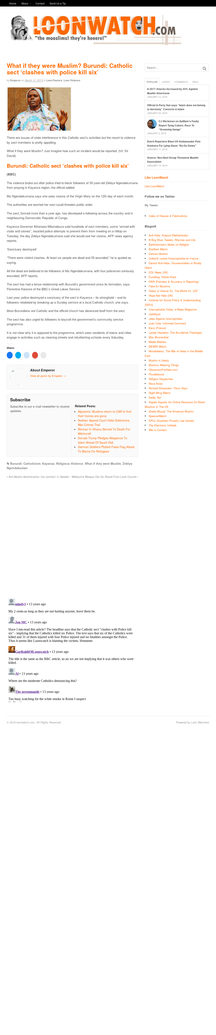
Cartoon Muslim (158, 254)
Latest (166, 81)
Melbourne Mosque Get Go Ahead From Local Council (104, 477)
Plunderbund (156, 374)
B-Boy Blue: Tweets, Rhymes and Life (172, 240)
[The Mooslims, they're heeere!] (94, 43)
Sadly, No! (155, 397)
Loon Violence (71, 80)
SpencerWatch (157, 416)
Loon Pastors (54, 80)
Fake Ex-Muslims (159, 286)
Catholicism (31, 463)
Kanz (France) (157, 328)
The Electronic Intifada (162, 425)
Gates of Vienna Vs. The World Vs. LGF (173, 291)
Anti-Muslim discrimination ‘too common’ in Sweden (38, 477)
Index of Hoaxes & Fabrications (168, 216)
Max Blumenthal (159, 337)
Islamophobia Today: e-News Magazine (173, 309)
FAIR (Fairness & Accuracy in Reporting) (173, 282)
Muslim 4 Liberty (159, 360)
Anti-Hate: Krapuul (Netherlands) (168, 235)
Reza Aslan (156, 384)
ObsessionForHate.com (163, 370)
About (24, 3)
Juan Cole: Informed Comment (167, 323)
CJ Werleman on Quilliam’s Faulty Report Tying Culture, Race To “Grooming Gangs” (179, 125)
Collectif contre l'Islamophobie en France (173, 258)
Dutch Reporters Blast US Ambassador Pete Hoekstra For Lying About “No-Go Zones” (174, 143)
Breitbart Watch (158, 249)
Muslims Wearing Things (164, 365)
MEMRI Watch (157, 346)
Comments (181, 81)
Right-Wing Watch (159, 393)
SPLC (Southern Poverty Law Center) (171, 421)
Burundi (16, 463)
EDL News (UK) (158, 272)
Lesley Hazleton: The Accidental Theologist (175, 333)
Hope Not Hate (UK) (161, 295)
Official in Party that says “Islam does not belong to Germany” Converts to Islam (176, 107)
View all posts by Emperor (48, 376)
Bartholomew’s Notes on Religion (169, 244)
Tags (195, 81)
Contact (40, 3)
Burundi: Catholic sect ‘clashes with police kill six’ (68, 165)
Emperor (15, 80)
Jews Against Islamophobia (165, 319)
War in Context (158, 430)
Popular (152, 81)
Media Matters (157, 342)
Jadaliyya (154, 314)
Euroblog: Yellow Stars (162, 277)
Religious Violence (69, 463)
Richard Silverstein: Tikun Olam (168, 388)
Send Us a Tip (58, 3)
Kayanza (48, 463)
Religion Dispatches (161, 379)
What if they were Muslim (103, 463)
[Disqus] (72, 536)
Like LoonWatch (156, 177)
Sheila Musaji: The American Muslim (171, 411)
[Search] (204, 68)
